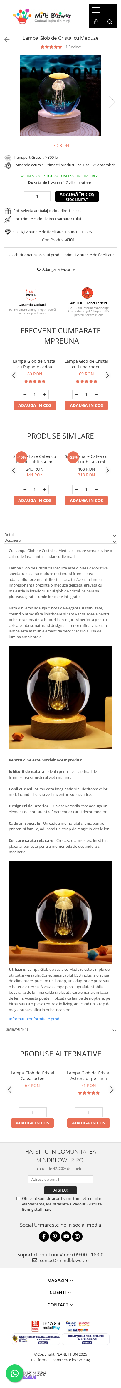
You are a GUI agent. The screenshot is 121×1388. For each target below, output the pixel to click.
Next (112, 102)
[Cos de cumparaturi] (96, 22)
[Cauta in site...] (110, 22)
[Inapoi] (4, 40)
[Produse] (97, 11)
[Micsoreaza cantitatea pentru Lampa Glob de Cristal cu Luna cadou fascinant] (76, 394)
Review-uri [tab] (16, 1029)
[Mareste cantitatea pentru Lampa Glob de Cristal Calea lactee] (42, 1112)
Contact (58, 1305)
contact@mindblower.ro (64, 1260)
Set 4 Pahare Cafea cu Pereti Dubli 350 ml (34, 459)
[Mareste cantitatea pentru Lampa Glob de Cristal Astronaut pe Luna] (98, 1112)
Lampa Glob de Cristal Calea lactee (32, 1075)
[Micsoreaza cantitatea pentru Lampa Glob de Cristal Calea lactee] (23, 1112)
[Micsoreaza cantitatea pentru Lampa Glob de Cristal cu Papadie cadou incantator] (25, 394)
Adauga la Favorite (58, 269)
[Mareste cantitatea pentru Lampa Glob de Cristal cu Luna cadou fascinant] (96, 394)
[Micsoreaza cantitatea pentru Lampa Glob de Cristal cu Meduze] (28, 196)
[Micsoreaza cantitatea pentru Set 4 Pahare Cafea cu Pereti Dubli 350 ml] (25, 489)
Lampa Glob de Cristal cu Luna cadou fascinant (86, 364)
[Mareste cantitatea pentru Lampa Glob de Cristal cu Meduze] (46, 196)
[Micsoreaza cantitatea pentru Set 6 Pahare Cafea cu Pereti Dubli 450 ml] (76, 489)
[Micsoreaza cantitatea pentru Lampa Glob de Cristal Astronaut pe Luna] (79, 1112)
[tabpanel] (60, 95)
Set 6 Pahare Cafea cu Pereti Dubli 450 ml (86, 459)
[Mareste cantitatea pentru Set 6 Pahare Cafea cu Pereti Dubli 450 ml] (96, 489)
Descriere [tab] (12, 540)
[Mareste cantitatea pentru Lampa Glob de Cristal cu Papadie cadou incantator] (44, 394)
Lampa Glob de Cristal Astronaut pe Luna (88, 1075)
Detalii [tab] (9, 534)
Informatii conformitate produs (36, 1018)
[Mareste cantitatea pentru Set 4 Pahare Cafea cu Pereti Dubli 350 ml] (44, 489)
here (47, 1209)
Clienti (58, 1292)
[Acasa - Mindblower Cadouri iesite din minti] (42, 16)
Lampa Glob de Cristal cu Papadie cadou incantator (34, 364)
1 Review (73, 46)
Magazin (57, 1280)
